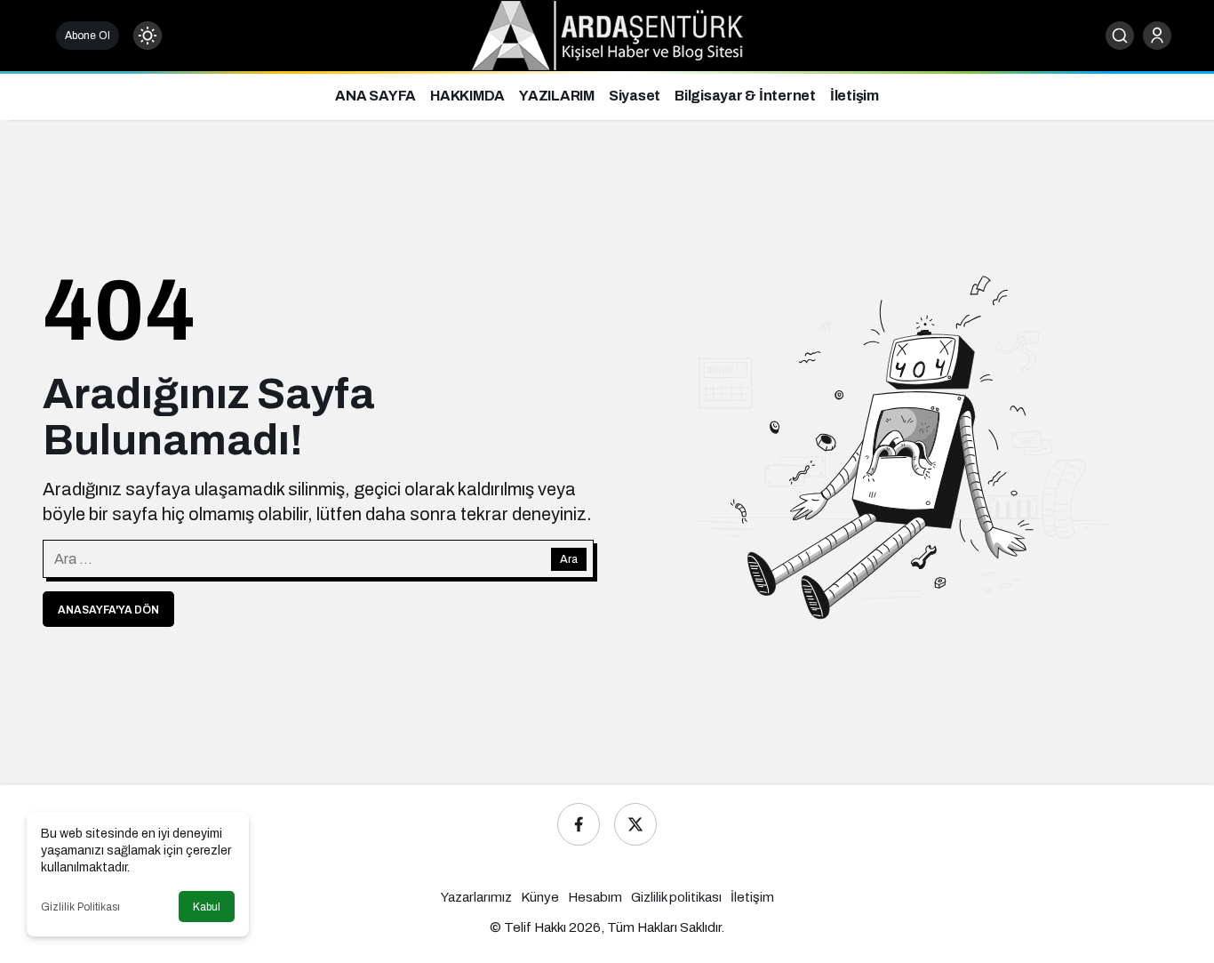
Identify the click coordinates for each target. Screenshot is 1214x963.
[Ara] (1120, 35)
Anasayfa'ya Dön (108, 610)
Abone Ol (87, 35)
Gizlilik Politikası (80, 907)
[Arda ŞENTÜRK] (607, 34)
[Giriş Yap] (1157, 35)
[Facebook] (578, 824)
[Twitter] (635, 824)
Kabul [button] (206, 907)
